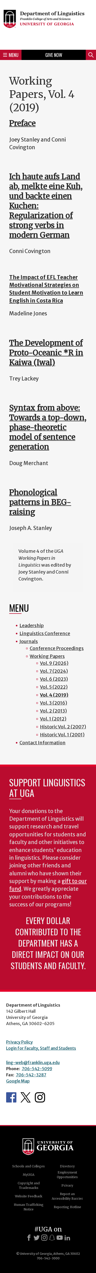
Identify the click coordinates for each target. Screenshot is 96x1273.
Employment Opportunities (67, 1174)
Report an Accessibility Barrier (67, 1196)
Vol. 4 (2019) (54, 695)
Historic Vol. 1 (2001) (62, 735)
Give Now (53, 55)
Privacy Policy (19, 1042)
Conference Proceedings (57, 648)
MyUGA (28, 1175)
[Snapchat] (52, 1238)
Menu (13, 55)
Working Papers (47, 656)
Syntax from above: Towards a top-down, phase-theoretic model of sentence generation (48, 427)
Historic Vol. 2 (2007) (63, 727)
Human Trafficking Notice (29, 1207)
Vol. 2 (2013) (53, 711)
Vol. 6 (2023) (54, 679)
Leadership (31, 625)
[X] (37, 1238)
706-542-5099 (37, 1068)
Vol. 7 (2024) (54, 671)
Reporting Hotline (67, 1207)
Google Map (18, 1081)
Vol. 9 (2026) (54, 663)
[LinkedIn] (67, 1238)
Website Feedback (28, 1196)
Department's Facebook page (11, 1097)
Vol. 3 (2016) (53, 703)
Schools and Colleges (28, 1166)
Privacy (67, 1185)
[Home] (48, 24)
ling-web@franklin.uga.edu (33, 1062)
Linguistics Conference (44, 633)
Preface (22, 123)
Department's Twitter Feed (25, 1097)
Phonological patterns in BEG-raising (40, 502)
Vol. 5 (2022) (54, 687)
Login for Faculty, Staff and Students (41, 1048)
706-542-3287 (31, 1074)
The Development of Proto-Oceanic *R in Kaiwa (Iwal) (46, 352)
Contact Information (42, 743)
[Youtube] (60, 1238)
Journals (28, 641)
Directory (67, 1166)
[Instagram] (44, 1238)
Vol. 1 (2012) (53, 719)
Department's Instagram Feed (40, 1097)
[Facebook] (29, 1238)
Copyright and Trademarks (29, 1185)
